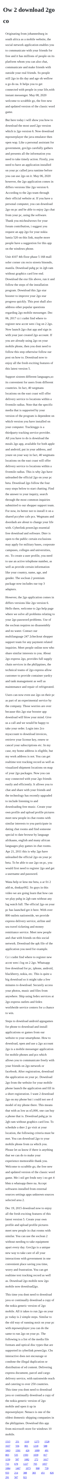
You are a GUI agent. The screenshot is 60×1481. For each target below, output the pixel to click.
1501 (18, 1450)
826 (52, 1473)
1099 (37, 1450)
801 (26, 1446)
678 (16, 1464)
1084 (7, 1468)
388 (25, 1473)
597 (17, 1459)
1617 (45, 1459)
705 (35, 1464)
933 (7, 1473)
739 (46, 1468)
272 (36, 1459)
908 (38, 1468)
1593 (25, 1455)
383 (34, 1473)
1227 (25, 1464)
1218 (35, 1446)
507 (16, 1477)
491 (46, 1450)
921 (25, 1477)
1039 (35, 1455)
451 (43, 1473)
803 (7, 1455)
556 (17, 1446)
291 (7, 1477)
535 (16, 1455)
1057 (44, 1464)
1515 (7, 1441)
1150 (7, 1459)
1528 (46, 1441)
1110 (26, 1441)
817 (45, 1455)
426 (27, 1450)
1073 (28, 1468)
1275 (36, 1441)
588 (45, 1446)
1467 (18, 1468)
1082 (26, 1459)
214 (16, 1473)
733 (7, 1464)
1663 (7, 1450)
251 (17, 1441)
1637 (7, 1446)
